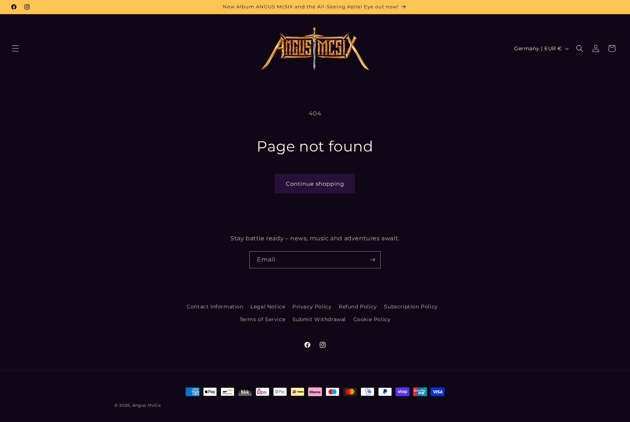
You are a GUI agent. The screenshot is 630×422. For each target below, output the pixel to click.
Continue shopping (315, 183)
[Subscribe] (372, 259)
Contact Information (215, 306)
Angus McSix (146, 405)
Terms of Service (262, 319)
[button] (15, 48)
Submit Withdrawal (319, 319)
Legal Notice (267, 306)
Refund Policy (358, 306)
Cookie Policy (372, 319)
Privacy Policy (311, 306)
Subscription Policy (411, 306)
